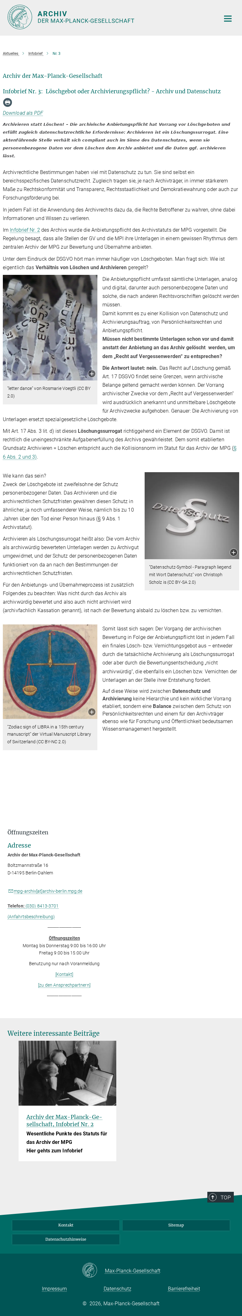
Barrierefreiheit (184, 1289)
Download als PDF (23, 113)
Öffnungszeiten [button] (28, 832)
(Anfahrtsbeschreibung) (31, 916)
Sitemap (176, 1225)
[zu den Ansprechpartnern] (64, 985)
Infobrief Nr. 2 (25, 230)
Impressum (54, 1289)
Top (226, 1197)
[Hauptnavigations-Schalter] (228, 18)
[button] (92, 374)
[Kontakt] (64, 974)
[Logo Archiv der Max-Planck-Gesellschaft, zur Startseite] (110, 17)
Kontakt (65, 1225)
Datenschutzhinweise (65, 1239)
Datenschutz (117, 1289)
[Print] (7, 102)
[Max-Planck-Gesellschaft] (93, 1270)
